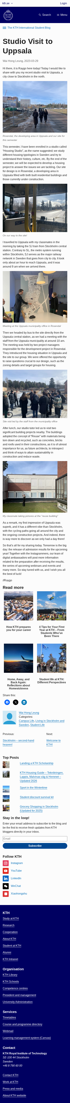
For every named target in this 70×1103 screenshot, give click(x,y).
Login (63, 3)
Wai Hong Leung (29, 712)
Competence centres (15, 988)
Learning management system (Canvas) (27, 1037)
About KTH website (14, 1095)
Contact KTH (10, 1075)
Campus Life (26, 720)
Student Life (37, 724)
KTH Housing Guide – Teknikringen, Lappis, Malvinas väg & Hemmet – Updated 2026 (41, 776)
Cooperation (10, 932)
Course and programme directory (22, 1024)
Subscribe (35, 845)
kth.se (6, 3)
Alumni (7, 952)
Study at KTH (11, 918)
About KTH (9, 938)
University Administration (18, 1001)
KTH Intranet (10, 959)
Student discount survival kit (37, 797)
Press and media (13, 1088)
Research (8, 925)
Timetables (9, 1017)
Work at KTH (10, 1081)
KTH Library (10, 974)
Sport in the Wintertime (33, 787)
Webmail (8, 1031)
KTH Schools (11, 981)
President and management (19, 995)
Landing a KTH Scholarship (36, 763)
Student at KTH (12, 945)
